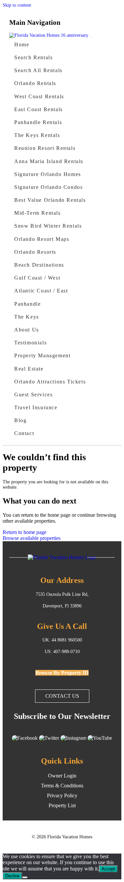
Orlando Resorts (35, 252)
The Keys (26, 317)
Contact (24, 433)
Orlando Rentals (35, 83)
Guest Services (33, 394)
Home (21, 44)
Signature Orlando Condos (48, 187)
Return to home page (24, 532)
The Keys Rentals (37, 135)
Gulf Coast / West (37, 278)
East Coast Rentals (38, 109)
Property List (62, 805)
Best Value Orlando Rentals (50, 200)
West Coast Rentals (39, 96)
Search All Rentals (38, 70)
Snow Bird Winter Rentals (48, 226)
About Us (26, 329)
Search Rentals (33, 57)
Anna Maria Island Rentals (48, 161)
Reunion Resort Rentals (44, 148)
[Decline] (24, 877)
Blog (20, 420)
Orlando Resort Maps (41, 239)
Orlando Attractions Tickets (50, 381)
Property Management (42, 355)
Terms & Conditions (62, 785)
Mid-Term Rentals (37, 213)
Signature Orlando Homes (47, 174)
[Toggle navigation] (92, 36)
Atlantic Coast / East (41, 290)
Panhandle (27, 304)
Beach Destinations (39, 265)
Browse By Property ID (62, 673)
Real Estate (29, 369)
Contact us (62, 696)
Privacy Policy (62, 795)
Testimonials (30, 342)
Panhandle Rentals (38, 122)
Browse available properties (32, 538)
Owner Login (62, 775)
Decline (12, 875)
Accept (108, 868)
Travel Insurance (36, 407)
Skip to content (17, 5)
